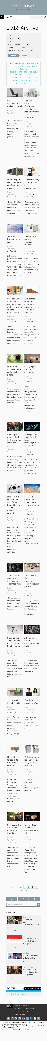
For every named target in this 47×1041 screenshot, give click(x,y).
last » (26, 890)
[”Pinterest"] (34, 899)
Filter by (11, 35)
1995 (30, 83)
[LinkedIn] (31, 1018)
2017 (26, 75)
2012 (21, 78)
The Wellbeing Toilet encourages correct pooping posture (31, 581)
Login (17, 1011)
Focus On (26, 936)
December (23, 69)
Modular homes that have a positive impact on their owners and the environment (14, 305)
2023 (26, 72)
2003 (35, 80)
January (11, 63)
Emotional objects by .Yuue (31, 701)
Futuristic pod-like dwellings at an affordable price (14, 183)
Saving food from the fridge (14, 701)
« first (11, 887)
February (18, 63)
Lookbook (26, 953)
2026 (12, 72)
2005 (26, 80)
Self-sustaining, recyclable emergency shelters (31, 240)
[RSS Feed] (35, 1018)
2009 (35, 78)
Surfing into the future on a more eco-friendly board (14, 828)
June (36, 63)
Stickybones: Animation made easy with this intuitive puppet (14, 641)
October (28, 66)
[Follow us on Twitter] (11, 899)
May (32, 63)
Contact (26, 1006)
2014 (12, 78)
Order (23, 47)
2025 (16, 72)
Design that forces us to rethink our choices (12, 761)
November (35, 66)
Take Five (26, 917)
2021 (35, 72)
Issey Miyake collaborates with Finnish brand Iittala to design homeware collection (13, 505)
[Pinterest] (15, 1018)
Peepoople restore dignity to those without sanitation (14, 438)
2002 (16, 83)
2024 (21, 72)
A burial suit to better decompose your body (32, 641)
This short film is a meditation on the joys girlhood (30, 972)
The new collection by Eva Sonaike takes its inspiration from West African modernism (31, 109)
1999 (26, 83)
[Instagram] (19, 1018)
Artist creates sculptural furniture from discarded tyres (14, 579)
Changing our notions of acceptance (30, 369)
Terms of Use (20, 1014)
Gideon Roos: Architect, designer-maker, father (31, 828)
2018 (21, 75)
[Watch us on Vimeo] (27, 1018)
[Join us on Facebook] (23, 899)
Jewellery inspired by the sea (14, 239)
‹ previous (19, 887)
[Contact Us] (38, 1018)
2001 (21, 83)
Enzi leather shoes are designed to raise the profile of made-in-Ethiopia (31, 305)
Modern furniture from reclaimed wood (14, 103)
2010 (30, 78)
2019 (16, 75)
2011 (26, 78)
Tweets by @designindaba (17, 994)
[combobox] (36, 17)
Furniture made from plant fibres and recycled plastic (14, 370)
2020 (12, 75)
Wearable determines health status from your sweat (31, 500)
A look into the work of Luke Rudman (31, 956)
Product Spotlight (11, 111)
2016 (30, 75)
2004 (30, 80)
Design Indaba (14, 1029)
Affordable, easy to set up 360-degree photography (31, 183)
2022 (30, 72)
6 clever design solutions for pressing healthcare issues (23, 923)
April (28, 63)
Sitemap (26, 1011)
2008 (12, 80)
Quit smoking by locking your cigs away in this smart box (31, 761)
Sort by (10, 47)
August (14, 66)
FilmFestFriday (28, 967)
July (10, 66)
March (24, 63)
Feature (10, 41)
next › (20, 890)
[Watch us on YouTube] (23, 1018)
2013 (16, 78)
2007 (16, 80)
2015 (35, 75)
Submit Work (29, 1009)
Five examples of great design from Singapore (30, 941)
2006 (21, 80)
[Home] (23, 6)
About (17, 1006)
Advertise (18, 1009)
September (21, 66)
